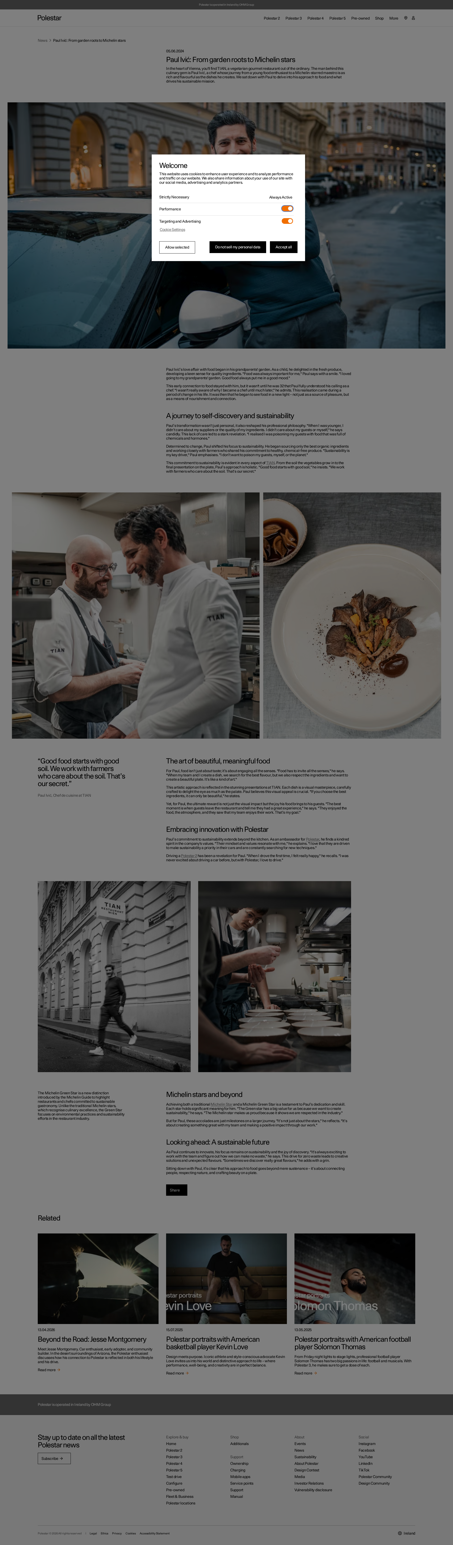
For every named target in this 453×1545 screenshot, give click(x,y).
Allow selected (177, 247)
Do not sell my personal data (237, 247)
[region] (228, 207)
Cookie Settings (172, 230)
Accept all (284, 247)
